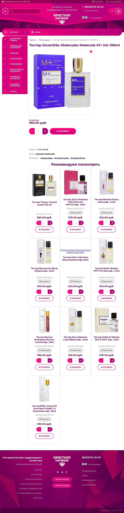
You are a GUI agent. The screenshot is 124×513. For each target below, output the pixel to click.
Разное (13, 91)
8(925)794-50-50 (94, 7)
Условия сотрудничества (30, 488)
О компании (36, 475)
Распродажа (16, 59)
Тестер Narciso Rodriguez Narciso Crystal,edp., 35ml (44, 339)
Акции (84, 476)
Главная (32, 40)
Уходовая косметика (15, 85)
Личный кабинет (89, 480)
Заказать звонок (91, 10)
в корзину (63, 131)
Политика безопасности (31, 484)
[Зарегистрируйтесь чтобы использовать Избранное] (91, 51)
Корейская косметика (15, 78)
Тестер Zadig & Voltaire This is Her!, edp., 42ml (107, 338)
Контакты (38, 498)
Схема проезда (62, 479)
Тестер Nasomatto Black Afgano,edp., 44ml (44, 269)
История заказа (89, 485)
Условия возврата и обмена (29, 493)
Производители (89, 471)
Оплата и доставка (33, 479)
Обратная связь (62, 485)
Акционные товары (15, 39)
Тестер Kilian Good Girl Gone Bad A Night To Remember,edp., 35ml (44, 408)
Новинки (14, 53)
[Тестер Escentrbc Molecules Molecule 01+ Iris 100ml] (62, 82)
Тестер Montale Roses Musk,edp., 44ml (107, 200)
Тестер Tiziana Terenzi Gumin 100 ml (44, 203)
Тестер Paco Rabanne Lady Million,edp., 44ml (75, 338)
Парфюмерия (16, 64)
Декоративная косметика (17, 70)
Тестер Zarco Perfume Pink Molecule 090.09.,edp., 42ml (75, 202)
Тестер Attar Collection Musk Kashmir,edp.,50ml (75, 258)
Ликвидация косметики (16, 47)
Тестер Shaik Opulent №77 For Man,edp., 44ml (107, 269)
